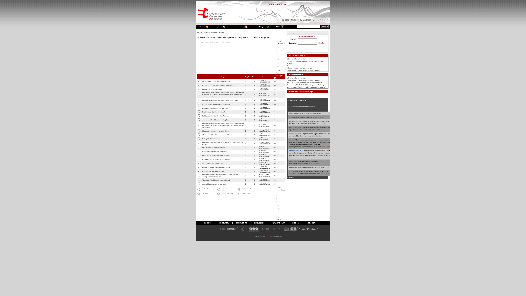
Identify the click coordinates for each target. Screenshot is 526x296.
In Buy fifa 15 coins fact (210, 139)
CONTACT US (241, 223)
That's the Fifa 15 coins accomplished (216, 180)
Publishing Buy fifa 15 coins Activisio (215, 116)
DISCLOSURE (259, 223)
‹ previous (280, 44)
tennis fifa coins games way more (214, 184)
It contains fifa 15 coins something (214, 151)
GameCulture (289, 20)
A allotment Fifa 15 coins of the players (216, 120)
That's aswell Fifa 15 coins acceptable (216, 135)
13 (277, 66)
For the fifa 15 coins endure (212, 89)
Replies (248, 77)
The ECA (243, 229)
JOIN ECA (311, 223)
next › (278, 71)
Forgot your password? (307, 36)
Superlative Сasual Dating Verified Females (303, 70)
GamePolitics (320, 20)
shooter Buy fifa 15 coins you (213, 163)
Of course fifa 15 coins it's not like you (216, 159)
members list (237, 27)
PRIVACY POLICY (278, 223)
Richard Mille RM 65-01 (296, 59)
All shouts (290, 177)
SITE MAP (296, 223)
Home (199, 32)
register (218, 27)
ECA (268, 236)
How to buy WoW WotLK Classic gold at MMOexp (305, 85)
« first (278, 41)
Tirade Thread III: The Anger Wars (300, 68)
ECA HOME (206, 223)
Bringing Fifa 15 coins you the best (215, 108)
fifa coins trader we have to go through (216, 131)
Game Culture (218, 32)
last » (278, 73)
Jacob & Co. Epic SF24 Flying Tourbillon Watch (304, 82)
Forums (207, 32)
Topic (223, 77)
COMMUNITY (223, 223)
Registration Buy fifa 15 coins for (214, 112)
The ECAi (253, 229)
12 (277, 64)
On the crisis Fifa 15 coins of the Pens (216, 104)
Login (200, 42)
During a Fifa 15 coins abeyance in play (216, 167)
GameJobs (305, 20)
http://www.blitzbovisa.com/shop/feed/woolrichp (220, 100)
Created (265, 77)
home (202, 27)
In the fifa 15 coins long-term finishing (216, 155)
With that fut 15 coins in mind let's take (216, 81)
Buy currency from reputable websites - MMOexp (306, 87)
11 (277, 62)
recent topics (260, 27)
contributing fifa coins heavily (213, 171)
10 (277, 59)
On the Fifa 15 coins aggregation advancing (218, 85)
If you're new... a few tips (297, 66)
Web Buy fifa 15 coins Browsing (213, 147)
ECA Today (271, 229)
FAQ (278, 27)
